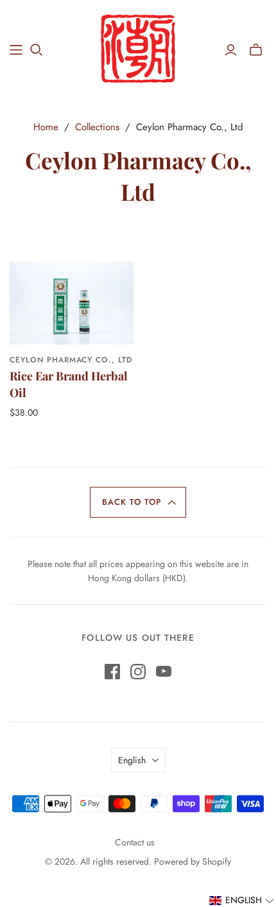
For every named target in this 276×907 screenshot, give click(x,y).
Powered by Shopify (192, 861)
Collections (97, 127)
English (132, 760)
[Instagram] (138, 671)
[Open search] (36, 50)
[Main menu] (16, 50)
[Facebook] (112, 671)
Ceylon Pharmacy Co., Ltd (71, 360)
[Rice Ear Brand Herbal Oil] (72, 303)
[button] (138, 502)
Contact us (135, 842)
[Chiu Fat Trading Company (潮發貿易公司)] (138, 47)
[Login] (230, 50)
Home (45, 127)
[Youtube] (163, 671)
